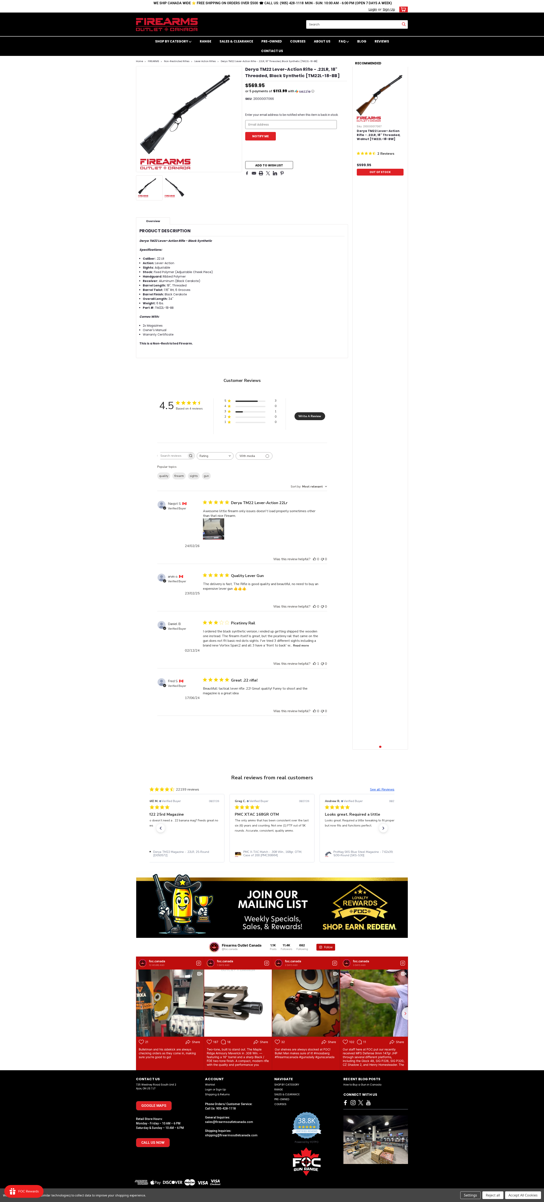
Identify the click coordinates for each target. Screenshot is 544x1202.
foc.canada (157, 961)
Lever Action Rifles (205, 61)
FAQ (342, 41)
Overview (153, 221)
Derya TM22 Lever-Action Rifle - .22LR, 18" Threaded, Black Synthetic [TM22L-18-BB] (269, 61)
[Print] (261, 173)
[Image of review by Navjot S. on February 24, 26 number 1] (213, 529)
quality (163, 476)
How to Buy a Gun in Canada (362, 1084)
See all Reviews (382, 789)
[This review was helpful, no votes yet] (314, 559)
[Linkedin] (275, 173)
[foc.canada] (143, 963)
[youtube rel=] (368, 1102)
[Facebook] (247, 173)
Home (139, 61)
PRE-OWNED (271, 41)
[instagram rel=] (353, 1102)
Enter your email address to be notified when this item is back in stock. (292, 114)
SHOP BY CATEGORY (172, 41)
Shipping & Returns (217, 1094)
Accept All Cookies (523, 1195)
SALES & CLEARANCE (236, 41)
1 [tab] (380, 747)
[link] (182, 853)
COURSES (298, 41)
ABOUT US (322, 41)
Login (372, 9)
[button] (296, 91)
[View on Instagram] (198, 963)
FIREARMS (153, 61)
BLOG (361, 41)
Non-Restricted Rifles (177, 61)
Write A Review (309, 416)
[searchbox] (172, 455)
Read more (301, 646)
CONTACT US (272, 51)
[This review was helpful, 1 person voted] (314, 663)
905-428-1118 (226, 1108)
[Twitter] (268, 173)
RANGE (205, 41)
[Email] (254, 173)
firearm (179, 476)
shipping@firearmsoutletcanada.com (231, 1135)
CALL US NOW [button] (152, 1142)
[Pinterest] (282, 173)
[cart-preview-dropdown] (402, 9)
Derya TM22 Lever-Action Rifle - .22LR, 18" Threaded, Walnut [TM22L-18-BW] (378, 135)
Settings (470, 1195)
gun (206, 476)
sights (194, 476)
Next (238, 119)
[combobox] (215, 456)
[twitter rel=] (360, 1102)
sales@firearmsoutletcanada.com (229, 1122)
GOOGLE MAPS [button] (153, 1105)
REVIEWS (382, 41)
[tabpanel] (380, 124)
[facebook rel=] (345, 1102)
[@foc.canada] (214, 947)
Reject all (493, 1195)
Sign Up (389, 9)
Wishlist (210, 1084)
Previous (139, 119)
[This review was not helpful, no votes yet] (322, 559)
